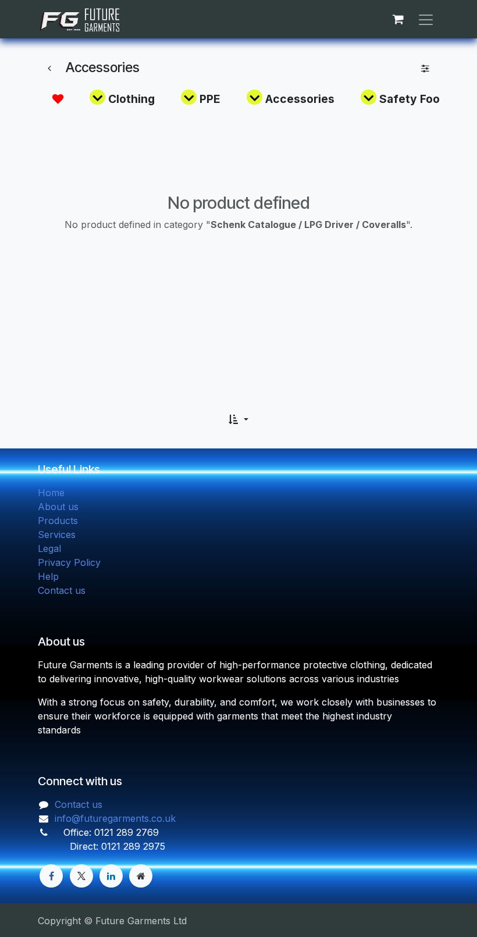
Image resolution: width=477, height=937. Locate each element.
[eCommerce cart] (398, 19)
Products (58, 520)
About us (58, 506)
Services (57, 534)
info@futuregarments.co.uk (115, 818)
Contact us (62, 590)
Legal (49, 548)
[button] (238, 419)
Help (48, 576)
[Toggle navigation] (425, 19)
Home (51, 492)
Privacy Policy (69, 562)
